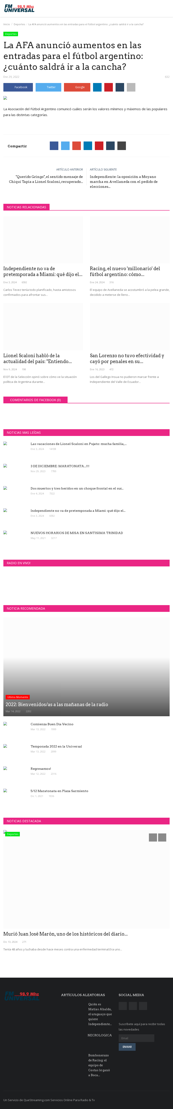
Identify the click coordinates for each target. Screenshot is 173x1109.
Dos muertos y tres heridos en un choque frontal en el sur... (77, 488)
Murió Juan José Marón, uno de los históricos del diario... (65, 934)
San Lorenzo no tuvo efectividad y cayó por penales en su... (127, 358)
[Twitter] (65, 145)
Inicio (6, 24)
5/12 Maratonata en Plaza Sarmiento (59, 791)
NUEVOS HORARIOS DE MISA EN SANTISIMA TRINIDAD (77, 533)
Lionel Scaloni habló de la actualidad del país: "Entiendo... (37, 358)
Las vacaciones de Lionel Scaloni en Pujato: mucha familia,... (79, 444)
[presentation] (153, 837)
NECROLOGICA (100, 1035)
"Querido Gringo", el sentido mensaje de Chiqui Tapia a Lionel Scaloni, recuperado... (46, 179)
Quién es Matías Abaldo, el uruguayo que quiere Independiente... (100, 1014)
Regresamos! (41, 768)
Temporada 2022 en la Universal (56, 746)
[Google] (76, 145)
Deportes (19, 24)
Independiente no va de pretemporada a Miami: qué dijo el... (42, 271)
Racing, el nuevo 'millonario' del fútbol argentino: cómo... (125, 271)
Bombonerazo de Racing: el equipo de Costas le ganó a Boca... (99, 1065)
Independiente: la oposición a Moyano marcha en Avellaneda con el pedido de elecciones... (124, 182)
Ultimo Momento (17, 697)
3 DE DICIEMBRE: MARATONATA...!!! (60, 466)
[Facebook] (54, 145)
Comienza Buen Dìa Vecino (52, 724)
